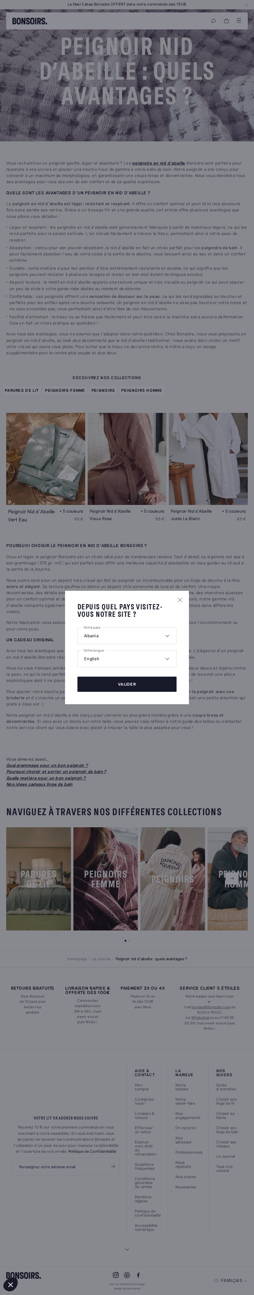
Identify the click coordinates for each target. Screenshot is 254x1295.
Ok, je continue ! (41, 1263)
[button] (10, 1284)
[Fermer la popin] (180, 600)
